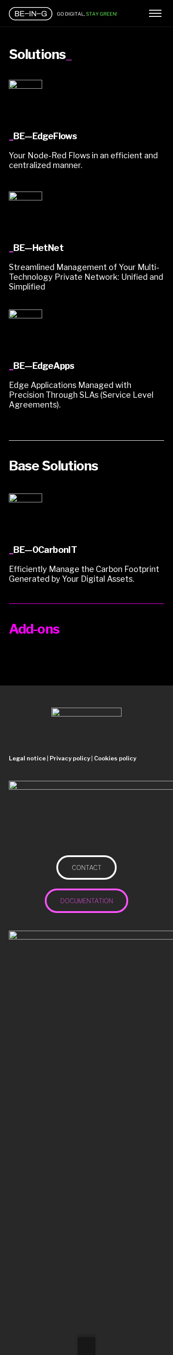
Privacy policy (70, 758)
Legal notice (27, 758)
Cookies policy (115, 758)
